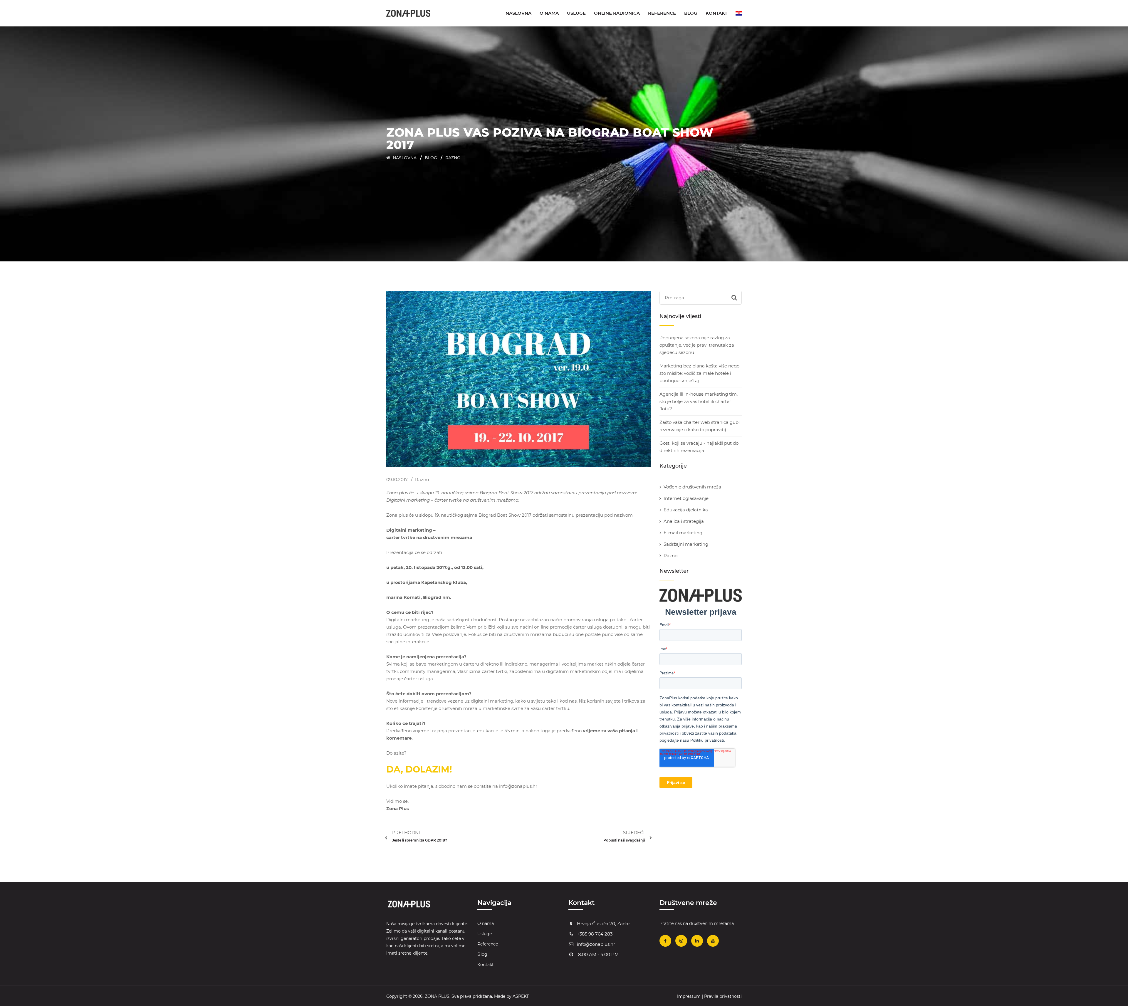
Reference (662, 13)
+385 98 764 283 (594, 934)
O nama (549, 13)
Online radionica (617, 13)
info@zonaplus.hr (596, 944)
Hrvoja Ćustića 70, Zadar (603, 923)
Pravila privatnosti (723, 996)
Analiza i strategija (684, 521)
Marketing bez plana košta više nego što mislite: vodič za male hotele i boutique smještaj (699, 373)
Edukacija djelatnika (686, 510)
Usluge (576, 13)
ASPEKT (521, 996)
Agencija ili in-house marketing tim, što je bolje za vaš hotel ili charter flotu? (698, 401)
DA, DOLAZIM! (419, 769)
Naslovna (518, 13)
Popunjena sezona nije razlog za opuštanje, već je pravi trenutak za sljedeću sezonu (696, 345)
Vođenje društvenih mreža (692, 487)
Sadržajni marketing (686, 544)
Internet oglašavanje (686, 498)
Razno (453, 157)
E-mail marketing (683, 532)
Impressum (689, 996)
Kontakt (716, 13)
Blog (690, 13)
